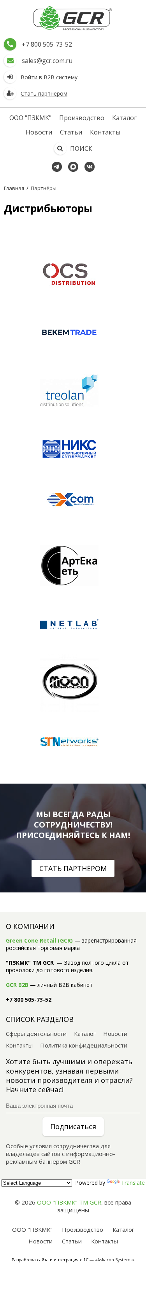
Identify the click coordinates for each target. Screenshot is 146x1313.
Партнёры (43, 188)
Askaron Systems (114, 1259)
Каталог (124, 117)
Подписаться (73, 1126)
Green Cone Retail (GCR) (39, 940)
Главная (14, 188)
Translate (133, 1182)
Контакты (105, 132)
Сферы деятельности (36, 1033)
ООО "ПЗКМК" (30, 117)
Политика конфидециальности (83, 1045)
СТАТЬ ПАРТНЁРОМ (73, 868)
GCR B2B (17, 984)
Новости (39, 132)
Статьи (71, 132)
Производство (81, 117)
